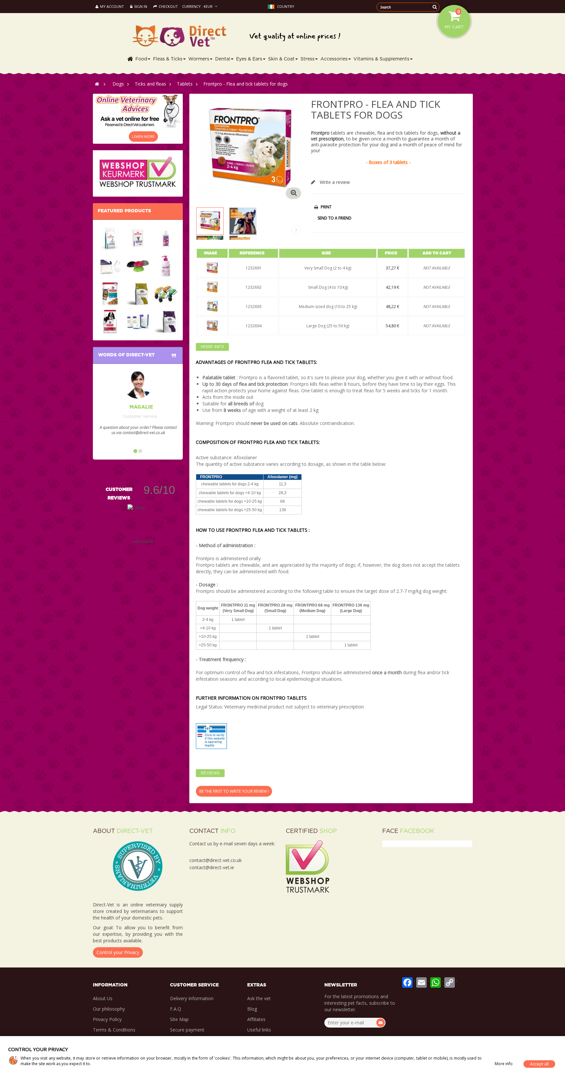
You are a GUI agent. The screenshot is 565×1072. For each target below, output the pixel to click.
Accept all (539, 1064)
